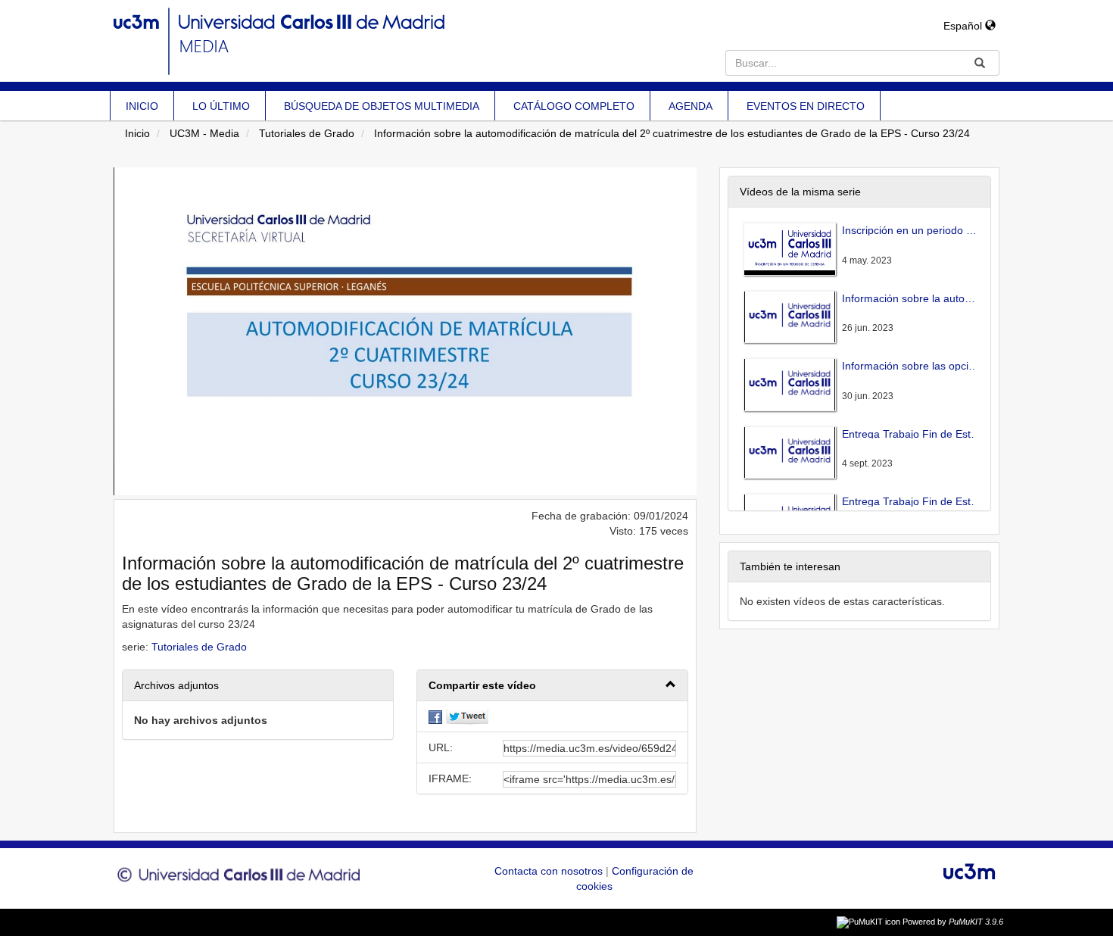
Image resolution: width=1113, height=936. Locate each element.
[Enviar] (980, 63)
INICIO (142, 106)
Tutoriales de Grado (306, 133)
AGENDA (690, 106)
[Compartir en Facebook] (435, 716)
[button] (552, 685)
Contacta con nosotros (550, 871)
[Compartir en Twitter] (467, 716)
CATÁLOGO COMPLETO (573, 106)
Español (964, 26)
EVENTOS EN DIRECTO (806, 106)
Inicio (137, 133)
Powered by (953, 921)
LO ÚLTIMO (221, 106)
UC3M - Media (204, 133)
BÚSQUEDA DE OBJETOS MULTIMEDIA (381, 106)
